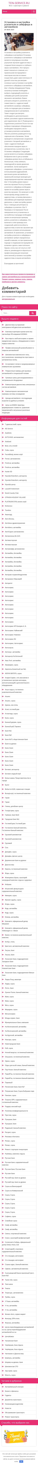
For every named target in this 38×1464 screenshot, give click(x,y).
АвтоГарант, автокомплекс (14, 532)
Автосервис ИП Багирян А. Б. (15, 626)
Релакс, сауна (10, 1141)
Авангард (8, 514)
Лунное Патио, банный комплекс (17, 992)
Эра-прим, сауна (11, 1371)
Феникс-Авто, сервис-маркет (15, 1314)
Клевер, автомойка (12, 917)
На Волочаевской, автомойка (15, 1027)
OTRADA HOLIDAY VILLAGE (15, 497)
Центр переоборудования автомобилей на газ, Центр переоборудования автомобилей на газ (18, 1329)
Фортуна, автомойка (12, 1323)
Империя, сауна (11, 895)
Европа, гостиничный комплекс (16, 869)
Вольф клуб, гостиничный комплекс (18, 793)
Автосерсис (9, 648)
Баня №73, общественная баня (16, 739)
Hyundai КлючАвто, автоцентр (16, 476)
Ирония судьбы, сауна (13, 900)
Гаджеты (8, 1395)
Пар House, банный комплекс (15, 1070)
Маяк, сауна (9, 997)
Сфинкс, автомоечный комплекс (16, 1269)
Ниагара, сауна (10, 1039)
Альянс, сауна (10, 701)
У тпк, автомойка (11, 1305)
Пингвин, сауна (10, 1095)
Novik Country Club (12, 493)
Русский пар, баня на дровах (15, 1178)
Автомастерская (11, 540)
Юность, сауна (10, 1375)
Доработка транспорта (13, 1400)
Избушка (8, 884)
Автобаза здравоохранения (15, 523)
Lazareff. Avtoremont (12, 489)
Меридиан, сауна (11, 1009)
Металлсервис (10, 1014)
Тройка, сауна (10, 1297)
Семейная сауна (11, 1221)
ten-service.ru (19, 3)
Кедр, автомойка (11, 908)
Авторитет (8, 583)
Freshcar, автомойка (12, 463)
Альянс (7, 696)
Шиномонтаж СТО (11, 1366)
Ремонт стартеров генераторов (16, 1149)
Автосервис (9, 587)
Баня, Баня (9, 748)
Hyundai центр (10, 484)
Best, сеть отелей (11, 446)
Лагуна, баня (9, 950)
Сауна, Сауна (10, 1195)
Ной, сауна (9, 1048)
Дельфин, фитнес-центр (13, 856)
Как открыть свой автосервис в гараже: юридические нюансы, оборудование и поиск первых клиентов (18, 341)
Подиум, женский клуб (13, 1106)
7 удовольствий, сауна (13, 424)
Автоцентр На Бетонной (13, 656)
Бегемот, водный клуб (13, 774)
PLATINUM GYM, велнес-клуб (15, 502)
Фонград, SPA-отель (12, 1318)
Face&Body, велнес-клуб (14, 454)
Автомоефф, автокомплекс (15, 549)
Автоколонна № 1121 (12, 536)
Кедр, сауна (9, 913)
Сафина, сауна (10, 1216)
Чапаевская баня (11, 1341)
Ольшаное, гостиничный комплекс (17, 1057)
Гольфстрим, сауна (12, 810)
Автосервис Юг (10, 639)
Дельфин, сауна (10, 852)
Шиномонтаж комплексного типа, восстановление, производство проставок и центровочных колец (18, 357)
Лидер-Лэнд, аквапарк (13, 979)
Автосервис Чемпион (12, 635)
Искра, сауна (9, 904)
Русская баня (10, 1158)
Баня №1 (8, 731)
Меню (5, 11)
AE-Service (9, 429)
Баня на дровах (10, 744)
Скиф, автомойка (11, 1225)
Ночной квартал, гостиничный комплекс (19, 1052)
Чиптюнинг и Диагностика (14, 1354)
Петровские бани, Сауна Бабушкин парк (19, 1091)
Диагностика (9, 865)
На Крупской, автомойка (14, 1035)
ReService (8, 506)
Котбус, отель (10, 942)
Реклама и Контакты (12, 1136)
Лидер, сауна (10, 984)
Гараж (7, 798)
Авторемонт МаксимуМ (13, 579)
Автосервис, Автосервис (14, 643)
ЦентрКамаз (9, 1336)
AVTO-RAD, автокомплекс (14, 437)
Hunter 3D (8, 471)
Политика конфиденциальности (16, 1111)
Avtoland (8, 441)
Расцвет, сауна (10, 1132)
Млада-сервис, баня (12, 1018)
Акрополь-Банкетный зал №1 (15, 669)
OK (21, 1461)
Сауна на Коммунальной (14, 1191)
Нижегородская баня (12, 1044)
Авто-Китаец (9, 519)
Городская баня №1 (12, 819)
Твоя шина (9, 1284)
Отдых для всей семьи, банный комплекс (20, 1065)
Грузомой (8, 843)
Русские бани (10, 1173)
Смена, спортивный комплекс (16, 1233)
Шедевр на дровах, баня (14, 1362)
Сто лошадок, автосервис (14, 1256)
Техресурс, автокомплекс (14, 1293)
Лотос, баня (9, 988)
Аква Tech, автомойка (13, 660)
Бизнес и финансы (12, 1391)
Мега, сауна (9, 1005)
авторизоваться (8, 299)
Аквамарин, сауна (11, 665)
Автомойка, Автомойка (13, 553)
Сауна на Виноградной (13, 1186)
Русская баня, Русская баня (15, 1169)
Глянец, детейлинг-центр (14, 806)
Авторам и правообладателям (16, 575)
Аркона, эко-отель (11, 705)
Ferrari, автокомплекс (12, 459)
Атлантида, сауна (11, 713)
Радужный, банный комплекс (15, 1128)
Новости (8, 1408)
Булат (7, 785)
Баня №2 (8, 735)
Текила (7, 1288)
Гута (6, 847)
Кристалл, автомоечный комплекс (17, 946)
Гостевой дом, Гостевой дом (15, 823)
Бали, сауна (9, 718)
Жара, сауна (9, 873)
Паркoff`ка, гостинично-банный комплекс (19, 1074)
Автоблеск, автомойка (13, 527)
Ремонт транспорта (12, 1417)
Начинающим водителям (14, 1404)
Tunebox (8, 510)
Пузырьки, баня (10, 1119)
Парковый (8, 1082)
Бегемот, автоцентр (12, 769)
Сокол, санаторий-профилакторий (17, 1238)
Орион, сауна (10, 1061)
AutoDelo (8, 433)
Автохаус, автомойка (12, 652)
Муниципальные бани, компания (17, 1022)
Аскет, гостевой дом (12, 709)
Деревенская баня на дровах (15, 860)
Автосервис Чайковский (13, 630)
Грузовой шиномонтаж (13, 834)
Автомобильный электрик (14, 1387)
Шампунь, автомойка (12, 1358)
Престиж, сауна (10, 1115)
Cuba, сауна (9, 450)
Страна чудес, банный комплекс (16, 1264)
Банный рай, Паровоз (13, 726)
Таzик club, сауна (11, 1280)
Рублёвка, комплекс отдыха (15, 1154)
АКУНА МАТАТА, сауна (13, 673)
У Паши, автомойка (12, 1301)
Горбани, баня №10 (12, 815)
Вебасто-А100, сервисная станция (17, 789)
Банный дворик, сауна (13, 722)
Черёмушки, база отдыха (14, 1345)
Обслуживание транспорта (14, 1412)
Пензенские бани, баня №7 (15, 1087)
